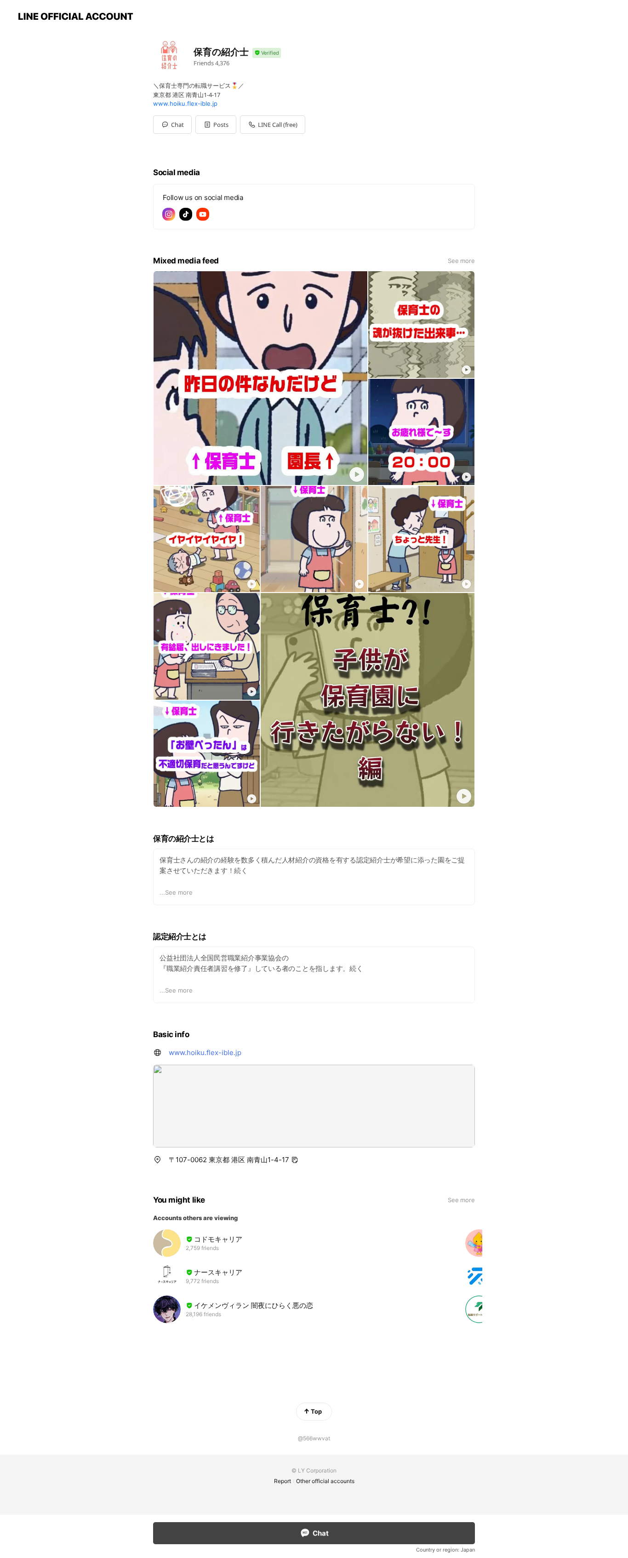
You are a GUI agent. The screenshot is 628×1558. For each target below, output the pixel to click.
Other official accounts (325, 1481)
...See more (176, 892)
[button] (215, 124)
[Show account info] (266, 53)
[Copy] (294, 1159)
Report (282, 1481)
